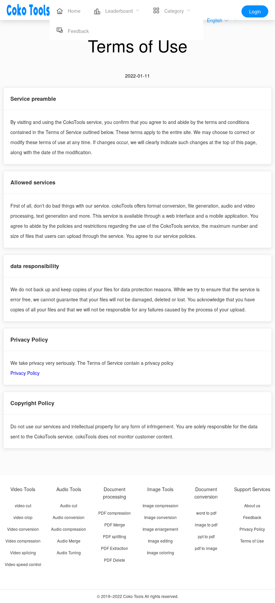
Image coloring (160, 552)
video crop (23, 517)
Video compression (23, 541)
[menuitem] (68, 10)
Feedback (252, 517)
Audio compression (68, 529)
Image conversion (160, 517)
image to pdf (206, 524)
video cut (23, 505)
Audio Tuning (69, 552)
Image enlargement (160, 529)
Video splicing (23, 552)
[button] (218, 20)
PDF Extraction (114, 548)
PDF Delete (114, 560)
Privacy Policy (25, 373)
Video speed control (23, 564)
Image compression (160, 505)
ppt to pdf (206, 536)
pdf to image (206, 548)
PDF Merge (114, 524)
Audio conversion (69, 517)
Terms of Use (252, 541)
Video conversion (23, 529)
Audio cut (68, 505)
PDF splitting (114, 536)
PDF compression (114, 513)
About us (252, 505)
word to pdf (206, 513)
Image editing (160, 541)
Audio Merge (68, 541)
